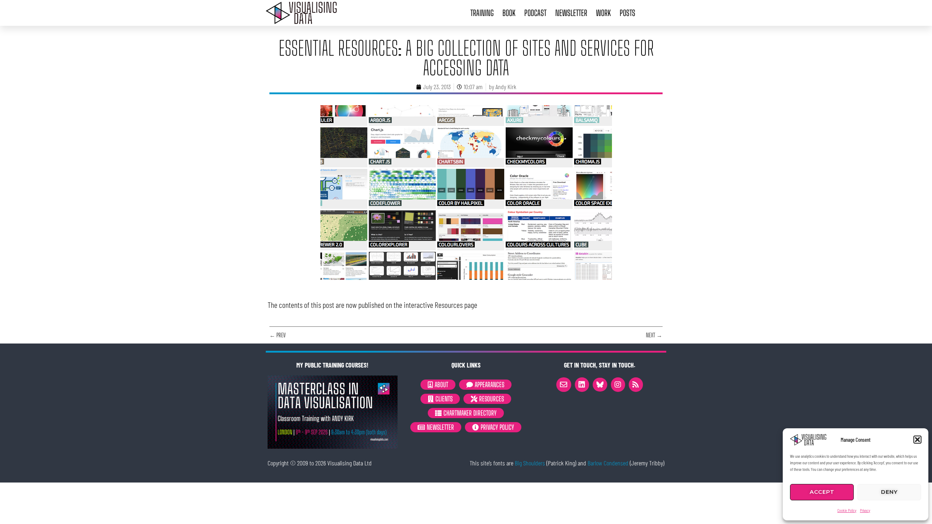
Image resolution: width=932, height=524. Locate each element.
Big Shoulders (530, 463)
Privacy (865, 510)
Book (509, 13)
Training (482, 13)
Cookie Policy (846, 510)
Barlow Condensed (608, 463)
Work (603, 13)
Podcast (535, 13)
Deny (889, 491)
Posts (627, 13)
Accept (822, 491)
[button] (917, 439)
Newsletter (571, 13)
